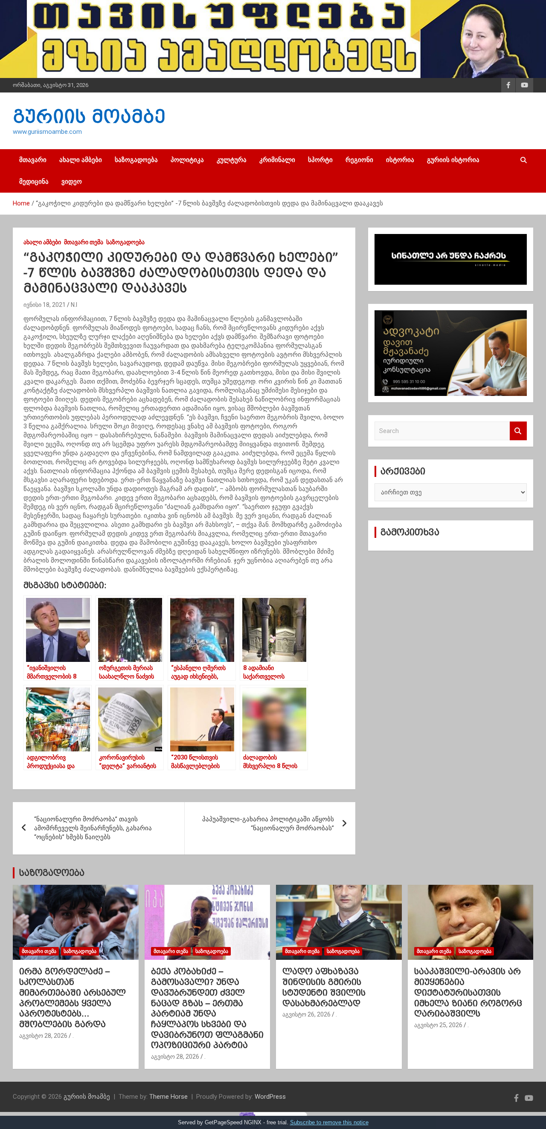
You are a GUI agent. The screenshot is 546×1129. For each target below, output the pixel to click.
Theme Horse (168, 1096)
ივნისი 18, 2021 (44, 304)
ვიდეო (71, 181)
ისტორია (400, 160)
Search (518, 431)
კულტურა (232, 160)
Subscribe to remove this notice (329, 1122)
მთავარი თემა (83, 242)
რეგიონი (359, 160)
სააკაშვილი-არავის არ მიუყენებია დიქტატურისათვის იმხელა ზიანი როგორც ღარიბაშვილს (468, 992)
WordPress (270, 1096)
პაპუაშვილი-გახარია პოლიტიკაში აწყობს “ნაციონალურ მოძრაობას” (268, 823)
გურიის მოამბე (89, 116)
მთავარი (32, 160)
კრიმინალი (277, 160)
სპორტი (320, 160)
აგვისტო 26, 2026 (306, 1014)
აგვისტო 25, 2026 (438, 1025)
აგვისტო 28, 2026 (43, 1035)
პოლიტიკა (187, 160)
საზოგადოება (136, 160)
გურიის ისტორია (453, 160)
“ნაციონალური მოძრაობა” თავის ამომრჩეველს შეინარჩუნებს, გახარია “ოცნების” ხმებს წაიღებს (93, 828)
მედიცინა (34, 181)
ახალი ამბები (80, 160)
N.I (74, 304)
